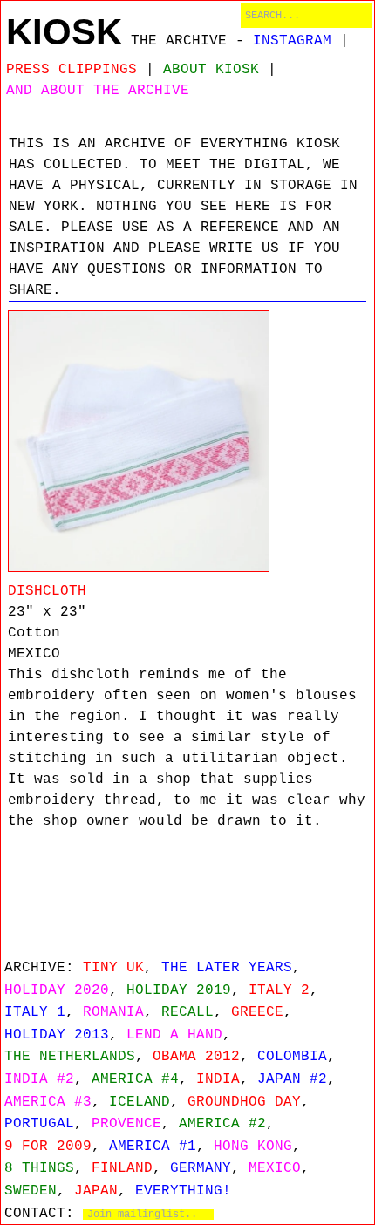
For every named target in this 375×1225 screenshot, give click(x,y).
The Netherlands (69, 1057)
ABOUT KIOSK (211, 70)
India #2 (39, 1079)
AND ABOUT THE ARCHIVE (97, 91)
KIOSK (64, 31)
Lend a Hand (174, 1035)
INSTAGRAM (292, 41)
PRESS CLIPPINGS (71, 70)
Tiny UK (113, 968)
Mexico (275, 1168)
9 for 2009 (48, 1146)
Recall (187, 1012)
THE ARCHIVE (179, 41)
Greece (257, 1012)
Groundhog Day (244, 1102)
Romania (113, 1012)
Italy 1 (34, 1012)
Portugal (39, 1124)
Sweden (30, 1191)
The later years (226, 968)
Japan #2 (292, 1079)
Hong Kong (253, 1146)
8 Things (39, 1168)
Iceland (139, 1102)
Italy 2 (279, 990)
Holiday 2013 (56, 1035)
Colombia (292, 1057)
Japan (96, 1191)
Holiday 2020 (56, 990)
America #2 (222, 1124)
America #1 (152, 1146)
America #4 (135, 1079)
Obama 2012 (196, 1057)
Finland (122, 1168)
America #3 (48, 1102)
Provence (126, 1124)
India (218, 1079)
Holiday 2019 (178, 990)
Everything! (183, 1191)
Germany (200, 1168)
